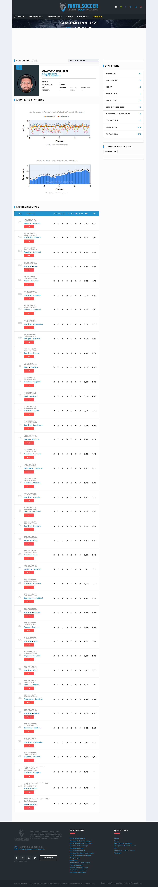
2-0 (28, 227)
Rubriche (82, 17)
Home (68, 27)
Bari (26, 396)
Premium (97, 17)
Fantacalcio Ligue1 (77, 848)
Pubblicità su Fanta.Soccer (124, 850)
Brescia (27, 223)
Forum (69, 17)
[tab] (60, 223)
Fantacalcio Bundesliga (79, 846)
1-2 (29, 241)
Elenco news (110, 151)
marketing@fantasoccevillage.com (32, 849)
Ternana (37, 454)
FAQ (115, 848)
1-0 (29, 356)
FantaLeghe (35, 17)
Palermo (28, 309)
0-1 (29, 313)
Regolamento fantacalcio (80, 863)
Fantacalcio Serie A (77, 838)
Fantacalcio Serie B (77, 850)
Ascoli (36, 410)
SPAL (26, 367)
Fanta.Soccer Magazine (123, 843)
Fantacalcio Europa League (80, 855)
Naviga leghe (75, 858)
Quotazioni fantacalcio (79, 867)
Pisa (35, 266)
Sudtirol (36, 223)
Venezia (37, 237)
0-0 (28, 457)
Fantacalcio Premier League (81, 841)
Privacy (57, 883)
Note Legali (48, 883)
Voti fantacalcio (76, 865)
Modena (37, 482)
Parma (36, 353)
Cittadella (28, 468)
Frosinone (38, 425)
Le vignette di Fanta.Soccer (125, 846)
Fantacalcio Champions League (82, 853)
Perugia (27, 338)
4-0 (28, 255)
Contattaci (48, 858)
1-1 (29, 299)
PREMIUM (117, 853)
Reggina (27, 252)
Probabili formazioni (78, 872)
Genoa (27, 439)
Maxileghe (74, 860)
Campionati (54, 17)
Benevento (38, 324)
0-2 (28, 284)
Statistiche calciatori (78, 870)
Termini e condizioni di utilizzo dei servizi (77, 883)
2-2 (29, 385)
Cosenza (37, 295)
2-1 (29, 270)
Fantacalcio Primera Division (81, 843)
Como (26, 281)
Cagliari (37, 382)
